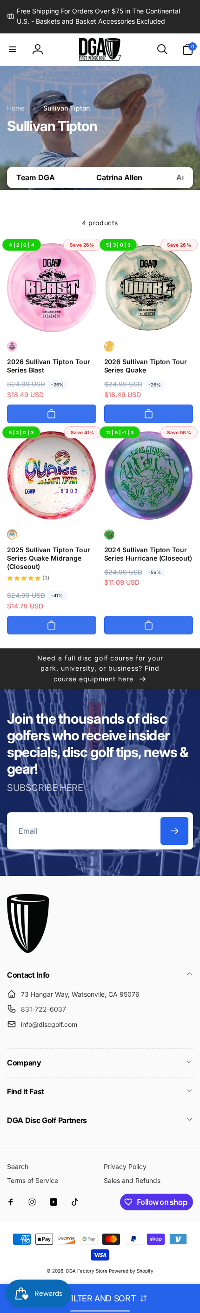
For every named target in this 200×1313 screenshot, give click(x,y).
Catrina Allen (119, 177)
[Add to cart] (51, 414)
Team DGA (35, 177)
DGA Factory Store (86, 1271)
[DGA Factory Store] (28, 950)
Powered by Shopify (131, 1271)
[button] (12, 49)
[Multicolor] (12, 346)
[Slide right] (183, 177)
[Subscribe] (174, 831)
